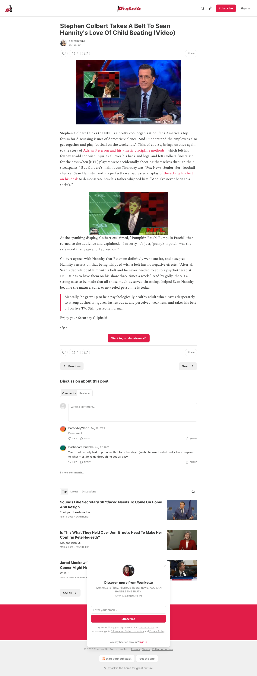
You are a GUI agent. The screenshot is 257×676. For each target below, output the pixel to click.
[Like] (64, 53)
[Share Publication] (210, 8)
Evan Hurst (82, 516)
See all (67, 593)
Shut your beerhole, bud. (76, 512)
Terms (146, 649)
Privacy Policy (156, 631)
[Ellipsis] (195, 428)
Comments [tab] (69, 393)
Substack (110, 668)
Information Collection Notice (127, 631)
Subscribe (226, 8)
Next (185, 366)
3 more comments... (72, 472)
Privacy (135, 649)
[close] (165, 566)
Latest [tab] (74, 491)
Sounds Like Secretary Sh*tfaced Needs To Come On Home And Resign (111, 504)
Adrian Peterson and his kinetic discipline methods (124, 150)
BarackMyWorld (78, 428)
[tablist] (76, 393)
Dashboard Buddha (81, 447)
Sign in (245, 8)
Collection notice (162, 649)
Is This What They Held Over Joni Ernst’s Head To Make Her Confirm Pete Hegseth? (111, 535)
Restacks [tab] (84, 393)
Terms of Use (146, 627)
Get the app (147, 658)
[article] (128, 511)
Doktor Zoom (77, 41)
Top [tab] (64, 491)
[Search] (202, 8)
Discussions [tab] (89, 491)
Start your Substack (119, 658)
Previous (74, 366)
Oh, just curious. (70, 542)
